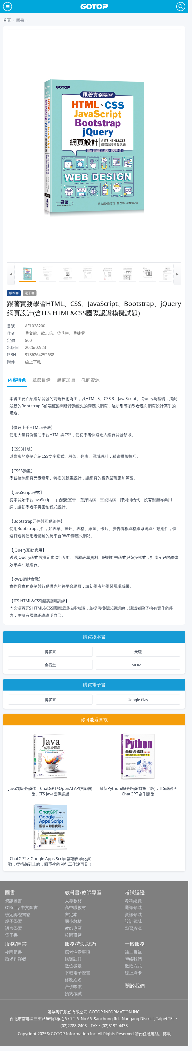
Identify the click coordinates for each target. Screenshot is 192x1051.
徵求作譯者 (15, 959)
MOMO (138, 664)
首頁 (7, 20)
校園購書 (13, 952)
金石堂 (50, 664)
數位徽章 (73, 966)
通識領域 (133, 907)
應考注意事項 (77, 952)
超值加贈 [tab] (66, 380)
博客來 (50, 651)
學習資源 (133, 928)
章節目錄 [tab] (41, 380)
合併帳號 (73, 986)
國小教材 (73, 921)
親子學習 (13, 921)
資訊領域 (133, 914)
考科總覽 (133, 901)
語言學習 (13, 928)
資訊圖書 (13, 901)
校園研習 (73, 935)
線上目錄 (133, 952)
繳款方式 (133, 966)
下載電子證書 (77, 972)
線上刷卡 (133, 972)
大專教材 (73, 901)
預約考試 (73, 993)
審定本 (71, 914)
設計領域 (133, 921)
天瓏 (138, 651)
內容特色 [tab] (17, 380)
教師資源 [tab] (91, 380)
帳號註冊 (73, 959)
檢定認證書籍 (17, 914)
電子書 (11, 935)
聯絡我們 (133, 959)
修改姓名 (73, 980)
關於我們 (135, 985)
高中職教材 (75, 907)
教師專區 (73, 928)
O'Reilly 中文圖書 (21, 907)
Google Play (138, 699)
